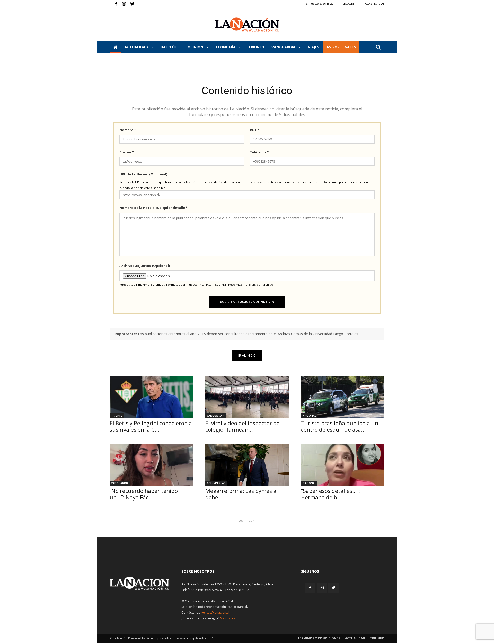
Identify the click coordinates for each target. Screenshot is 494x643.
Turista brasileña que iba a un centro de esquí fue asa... (339, 426)
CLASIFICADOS (374, 3)
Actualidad (137, 47)
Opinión (196, 47)
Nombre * (127, 130)
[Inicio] (115, 47)
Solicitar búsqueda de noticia (247, 302)
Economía (226, 47)
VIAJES (313, 47)
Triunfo (256, 47)
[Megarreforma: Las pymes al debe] (247, 465)
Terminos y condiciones (318, 638)
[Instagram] (122, 3)
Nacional (309, 415)
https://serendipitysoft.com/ (192, 638)
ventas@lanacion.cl (215, 612)
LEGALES (348, 3)
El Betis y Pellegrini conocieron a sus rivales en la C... (151, 426)
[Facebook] (113, 3)
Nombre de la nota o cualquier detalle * (153, 207)
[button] (378, 47)
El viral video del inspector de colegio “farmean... (242, 426)
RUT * (254, 130)
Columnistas (216, 483)
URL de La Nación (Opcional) (143, 174)
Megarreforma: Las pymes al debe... (241, 494)
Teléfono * (259, 152)
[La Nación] (247, 24)
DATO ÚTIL (170, 47)
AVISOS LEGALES (341, 47)
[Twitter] (130, 3)
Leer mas (245, 520)
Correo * (126, 152)
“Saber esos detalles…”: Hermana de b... (330, 494)
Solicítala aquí (230, 618)
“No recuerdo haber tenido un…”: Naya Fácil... (144, 494)
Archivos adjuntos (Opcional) (144, 265)
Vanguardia (283, 47)
